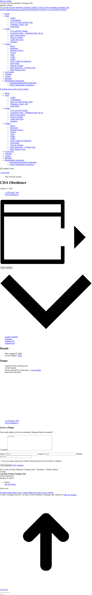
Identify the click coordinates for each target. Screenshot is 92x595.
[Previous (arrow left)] (1, 594)
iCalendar (8, 339)
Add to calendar (6, 268)
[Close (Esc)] (1, 592)
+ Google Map (35, 370)
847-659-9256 (29, 10)
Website (79, 454)
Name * (3, 454)
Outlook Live (10, 343)
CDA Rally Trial (12, 193)
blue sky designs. (70, 495)
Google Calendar (11, 337)
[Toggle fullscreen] (6, 592)
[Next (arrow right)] (3, 594)
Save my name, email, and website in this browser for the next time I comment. (32, 461)
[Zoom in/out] (8, 592)
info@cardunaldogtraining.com (12, 10)
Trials (20, 356)
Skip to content (5, 1)
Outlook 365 (9, 341)
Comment (3, 450)
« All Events (4, 173)
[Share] (3, 592)
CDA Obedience (12, 195)
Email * (41, 454)
